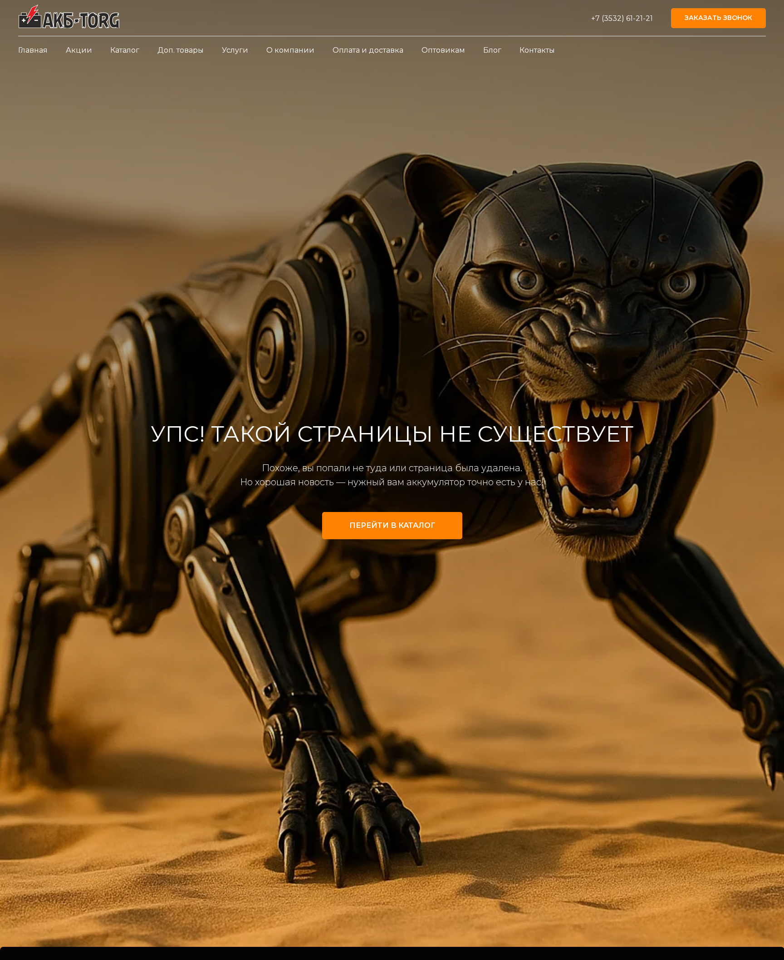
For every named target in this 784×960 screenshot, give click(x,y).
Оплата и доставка (368, 50)
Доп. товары (180, 50)
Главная (33, 50)
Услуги (235, 50)
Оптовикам (443, 50)
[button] (718, 18)
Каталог (124, 50)
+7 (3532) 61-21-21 (622, 18)
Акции (79, 50)
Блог (492, 50)
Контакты (537, 50)
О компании (290, 50)
